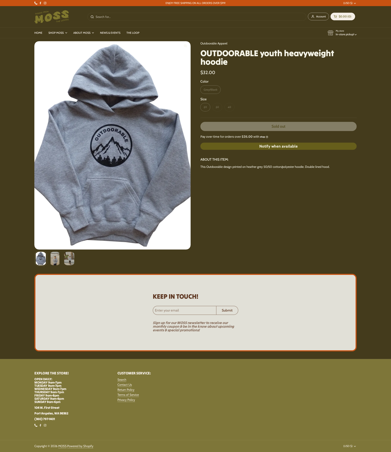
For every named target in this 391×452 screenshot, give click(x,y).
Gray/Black (210, 89)
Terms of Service (128, 395)
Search (121, 379)
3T (217, 107)
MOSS (62, 446)
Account (321, 16)
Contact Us (124, 384)
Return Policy (125, 390)
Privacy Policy (126, 400)
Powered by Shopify (80, 446)
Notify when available (278, 146)
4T (229, 107)
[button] (343, 16)
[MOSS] (51, 16)
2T (205, 107)
